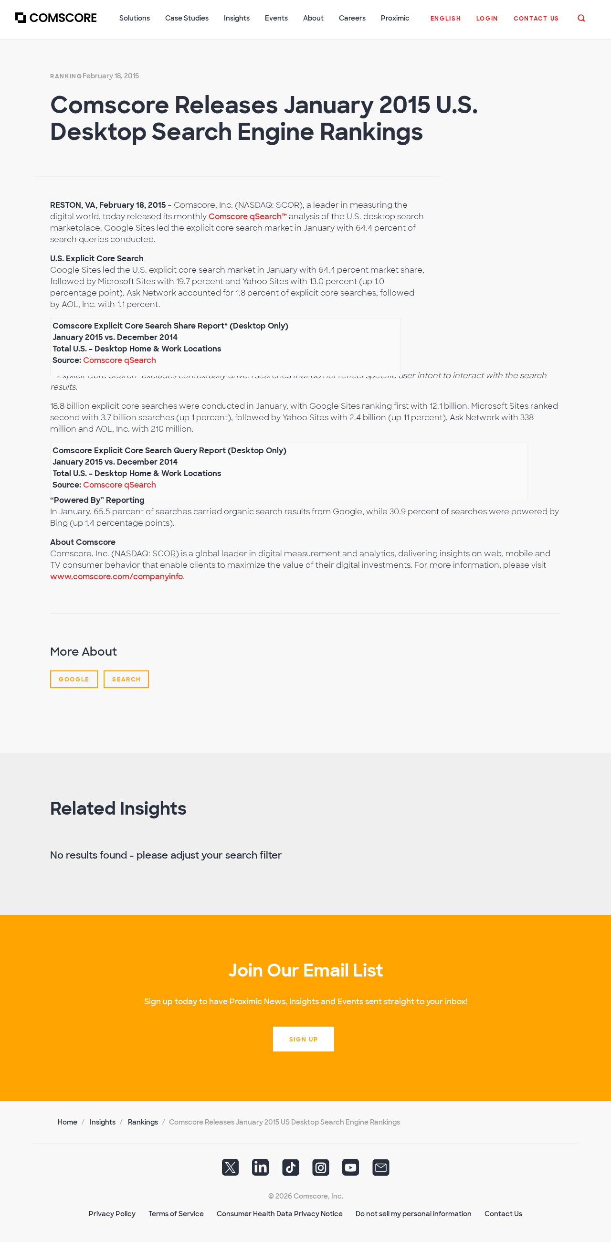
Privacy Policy (112, 1214)
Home (67, 1122)
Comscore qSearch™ (248, 217)
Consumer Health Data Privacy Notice (280, 1214)
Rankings (143, 1122)
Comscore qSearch (119, 360)
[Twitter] (230, 1171)
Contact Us (503, 1214)
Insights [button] (237, 18)
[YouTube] (350, 1171)
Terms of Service (176, 1214)
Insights (103, 1122)
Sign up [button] (303, 1039)
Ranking (66, 76)
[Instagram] (320, 1171)
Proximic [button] (395, 18)
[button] (446, 23)
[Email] (381, 1171)
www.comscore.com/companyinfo (116, 577)
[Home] (55, 23)
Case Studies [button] (187, 18)
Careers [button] (352, 18)
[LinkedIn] (260, 1171)
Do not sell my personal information (414, 1214)
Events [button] (276, 18)
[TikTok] (290, 1171)
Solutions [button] (134, 18)
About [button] (313, 18)
